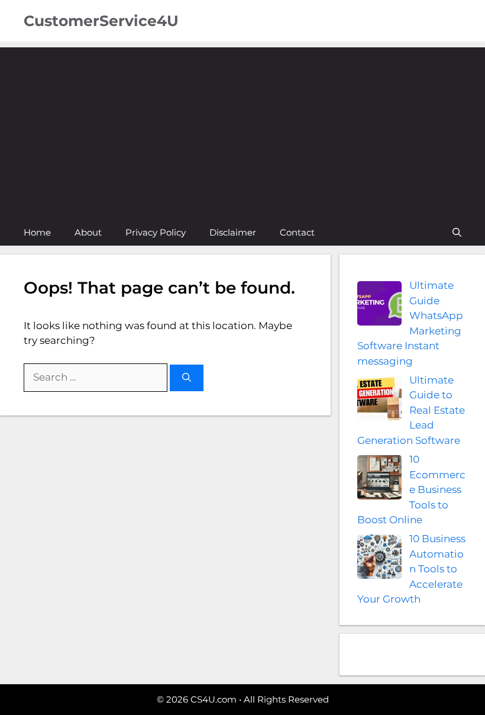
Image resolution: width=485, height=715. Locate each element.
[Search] (186, 378)
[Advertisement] (242, 130)
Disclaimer (232, 232)
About (88, 232)
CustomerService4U (101, 21)
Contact (297, 232)
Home (37, 232)
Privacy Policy (155, 232)
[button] (457, 232)
